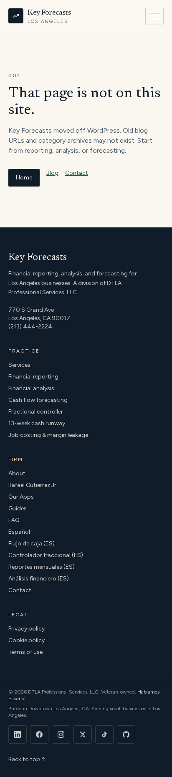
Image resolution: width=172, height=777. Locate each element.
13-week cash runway (36, 423)
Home (24, 177)
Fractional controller (35, 411)
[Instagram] (61, 734)
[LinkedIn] (17, 734)
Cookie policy (26, 640)
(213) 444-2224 (30, 326)
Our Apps (21, 496)
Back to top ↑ (27, 759)
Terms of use (25, 652)
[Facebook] (39, 734)
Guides (17, 508)
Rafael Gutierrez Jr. (33, 485)
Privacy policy (26, 628)
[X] (82, 734)
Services (19, 364)
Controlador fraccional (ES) (45, 555)
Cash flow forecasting (38, 400)
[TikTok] (104, 734)
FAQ (14, 520)
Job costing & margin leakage (48, 435)
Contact (76, 173)
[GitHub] (126, 734)
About (16, 473)
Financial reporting (33, 376)
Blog (52, 173)
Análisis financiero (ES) (38, 578)
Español (19, 531)
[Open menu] (154, 16)
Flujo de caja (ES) (31, 543)
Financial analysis (31, 388)
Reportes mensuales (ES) (41, 566)
